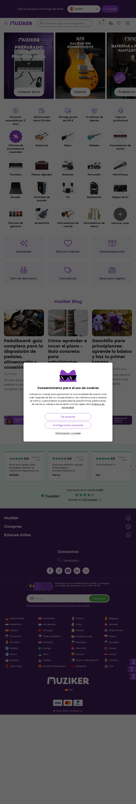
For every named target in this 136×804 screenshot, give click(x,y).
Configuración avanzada (68, 425)
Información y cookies (68, 433)
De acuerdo (68, 417)
